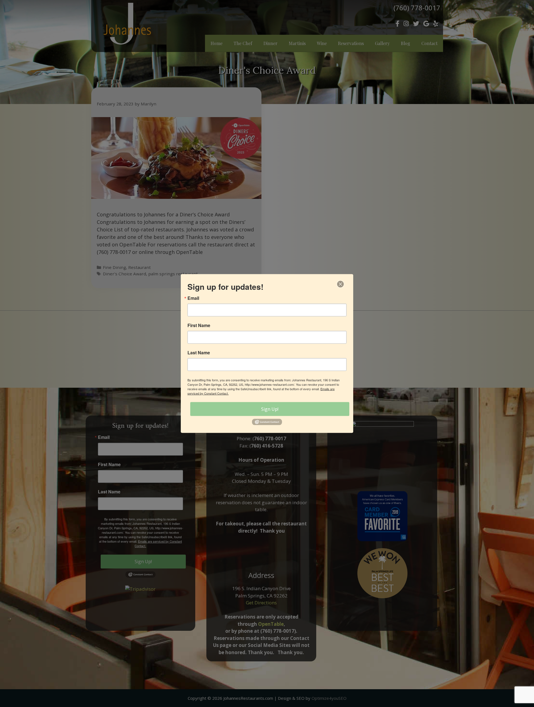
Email (193, 298)
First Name (198, 325)
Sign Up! (269, 409)
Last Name (198, 352)
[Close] (340, 284)
